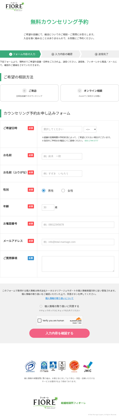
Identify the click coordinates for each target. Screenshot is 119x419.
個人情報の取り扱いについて (59, 298)
